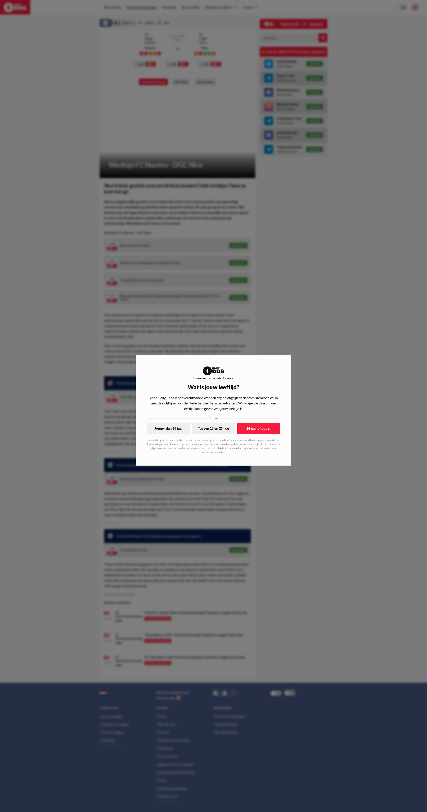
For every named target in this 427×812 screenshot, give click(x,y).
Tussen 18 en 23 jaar (213, 428)
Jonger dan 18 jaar (168, 428)
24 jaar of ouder (258, 428)
